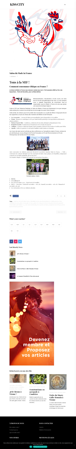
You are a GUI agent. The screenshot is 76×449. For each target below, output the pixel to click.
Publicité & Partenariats (45, 430)
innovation (23, 203)
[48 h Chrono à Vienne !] (12, 253)
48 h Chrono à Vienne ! (23, 253)
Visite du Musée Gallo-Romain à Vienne (27, 268)
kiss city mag (29, 203)
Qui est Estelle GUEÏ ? (15, 432)
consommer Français (35, 201)
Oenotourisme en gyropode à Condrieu (27, 261)
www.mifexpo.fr (15, 180)
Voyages (20, 389)
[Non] (74, 445)
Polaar (39, 204)
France (16, 387)
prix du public (45, 204)
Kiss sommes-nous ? (14, 427)
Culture (12, 387)
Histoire (60, 392)
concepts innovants (23, 201)
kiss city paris (37, 203)
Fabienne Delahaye (14, 203)
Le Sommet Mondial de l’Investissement (28, 276)
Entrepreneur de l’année (47, 201)
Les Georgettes (46, 203)
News (16, 389)
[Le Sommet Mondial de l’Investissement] (12, 275)
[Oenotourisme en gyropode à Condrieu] (12, 260)
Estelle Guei (58, 201)
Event (11, 70)
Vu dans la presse (14, 430)
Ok (30, 446)
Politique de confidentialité (40, 446)
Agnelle (15, 201)
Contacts (41, 427)
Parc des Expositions (30, 204)
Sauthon (20, 206)
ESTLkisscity (13, 76)
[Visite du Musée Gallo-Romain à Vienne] (12, 268)
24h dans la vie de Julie (16, 385)
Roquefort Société (54, 204)
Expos (55, 392)
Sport (38, 386)
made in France (55, 203)
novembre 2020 (21, 204)
